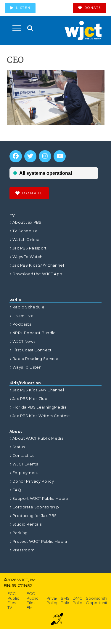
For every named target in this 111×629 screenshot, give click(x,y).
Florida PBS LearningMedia (39, 407)
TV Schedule (25, 231)
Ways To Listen (26, 367)
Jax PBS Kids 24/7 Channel (38, 265)
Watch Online (25, 239)
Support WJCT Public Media (40, 498)
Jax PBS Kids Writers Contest (41, 416)
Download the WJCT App (37, 274)
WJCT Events (25, 464)
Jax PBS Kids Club (29, 398)
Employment (25, 472)
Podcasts (21, 324)
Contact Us (23, 455)
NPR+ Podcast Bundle (34, 333)
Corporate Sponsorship (35, 507)
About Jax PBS (26, 222)
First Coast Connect (32, 350)
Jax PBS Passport (29, 248)
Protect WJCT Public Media (39, 541)
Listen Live (22, 315)
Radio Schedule (28, 307)
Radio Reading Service (35, 358)
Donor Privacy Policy (33, 481)
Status (18, 447)
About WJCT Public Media (38, 438)
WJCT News (23, 341)
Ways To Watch (27, 257)
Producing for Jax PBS (34, 515)
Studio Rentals (26, 524)
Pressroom (23, 550)
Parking (20, 533)
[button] (16, 28)
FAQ (16, 490)
